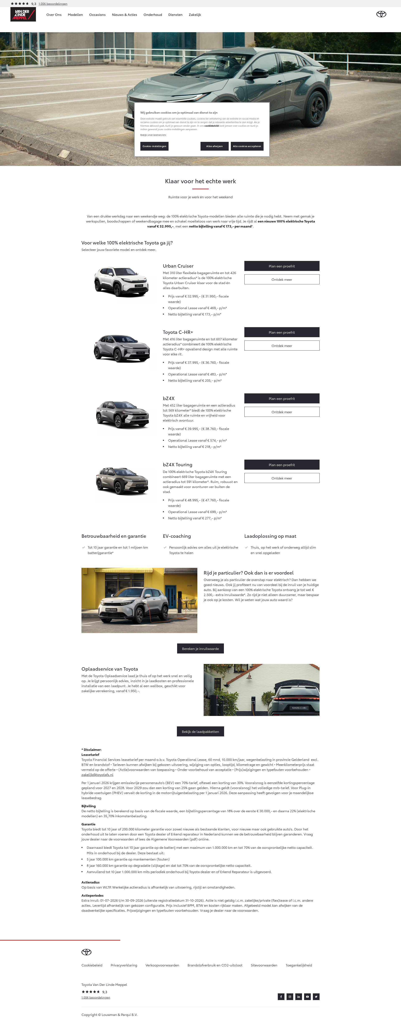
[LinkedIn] (298, 996)
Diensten (175, 14)
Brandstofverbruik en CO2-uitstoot (215, 964)
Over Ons (54, 14)
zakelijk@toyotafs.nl (97, 774)
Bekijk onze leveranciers (153, 134)
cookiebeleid (211, 125)
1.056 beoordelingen (53, 3)
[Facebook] (281, 996)
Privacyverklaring (124, 964)
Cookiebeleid (91, 964)
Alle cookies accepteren (247, 146)
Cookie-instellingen (154, 146)
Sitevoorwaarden (264, 964)
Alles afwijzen (214, 146)
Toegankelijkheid (299, 964)
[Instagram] (290, 996)
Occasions (97, 14)
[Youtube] (307, 996)
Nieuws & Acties (124, 14)
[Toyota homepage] (381, 14)
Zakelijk (195, 14)
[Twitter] (316, 996)
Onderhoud (152, 14)
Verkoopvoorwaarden (162, 964)
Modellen (75, 14)
